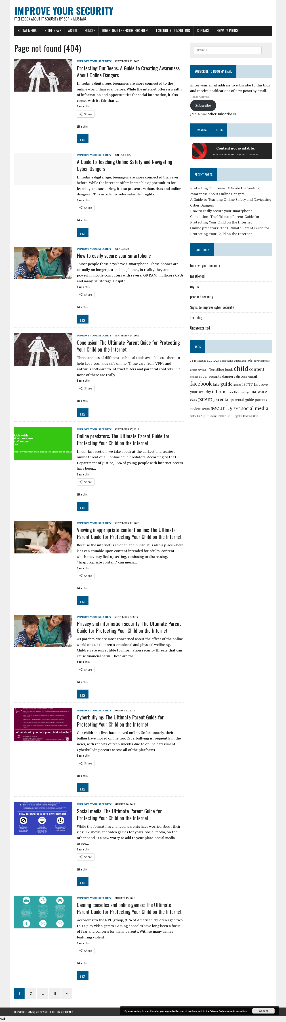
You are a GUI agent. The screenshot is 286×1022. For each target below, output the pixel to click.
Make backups (241, 392)
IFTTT (247, 384)
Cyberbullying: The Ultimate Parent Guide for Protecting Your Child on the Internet (120, 720)
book (229, 369)
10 (195, 360)
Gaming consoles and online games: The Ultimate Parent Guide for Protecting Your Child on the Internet (129, 908)
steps (213, 416)
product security (201, 296)
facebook (201, 383)
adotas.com (240, 360)
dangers (228, 376)
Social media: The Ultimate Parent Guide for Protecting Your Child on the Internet (119, 814)
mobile (193, 399)
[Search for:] (228, 49)
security (222, 407)
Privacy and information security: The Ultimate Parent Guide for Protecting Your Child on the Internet (129, 626)
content (256, 369)
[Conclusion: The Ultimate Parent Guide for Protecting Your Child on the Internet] (43, 362)
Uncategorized (200, 328)
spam (205, 415)
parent (205, 399)
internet (220, 391)
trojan (258, 415)
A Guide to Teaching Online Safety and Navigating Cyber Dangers (124, 165)
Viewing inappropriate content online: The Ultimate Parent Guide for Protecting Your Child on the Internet (129, 533)
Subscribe (203, 105)
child (241, 368)
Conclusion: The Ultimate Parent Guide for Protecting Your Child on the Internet (128, 345)
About (73, 30)
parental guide (242, 399)
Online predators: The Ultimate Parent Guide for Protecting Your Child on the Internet (123, 439)
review (195, 408)
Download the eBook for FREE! (125, 30)
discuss (241, 376)
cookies (194, 376)
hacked (237, 384)
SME (236, 408)
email (252, 376)
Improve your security (94, 61)
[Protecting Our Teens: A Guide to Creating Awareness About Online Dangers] (43, 88)
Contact (203, 30)
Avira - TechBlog (211, 369)
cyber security (210, 376)
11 (54, 993)
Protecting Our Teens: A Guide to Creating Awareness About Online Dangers (128, 71)
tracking (247, 416)
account (201, 360)
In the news (52, 30)
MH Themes (67, 1012)
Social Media (27, 30)
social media (254, 408)
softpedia (195, 416)
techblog (196, 317)
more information (237, 1011)
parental (221, 399)
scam (206, 408)
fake (216, 384)
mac (231, 392)
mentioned (197, 276)
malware (258, 391)
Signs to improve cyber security (212, 307)
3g (191, 360)
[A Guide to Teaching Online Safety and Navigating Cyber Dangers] (43, 182)
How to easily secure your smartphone (114, 255)
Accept (263, 1011)
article (193, 369)
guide (226, 384)
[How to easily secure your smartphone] (43, 276)
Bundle (89, 30)
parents (261, 399)
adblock (213, 360)
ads (250, 360)
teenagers (234, 415)
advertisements (261, 360)
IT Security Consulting (172, 30)
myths (194, 286)
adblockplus (226, 360)
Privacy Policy (228, 30)
